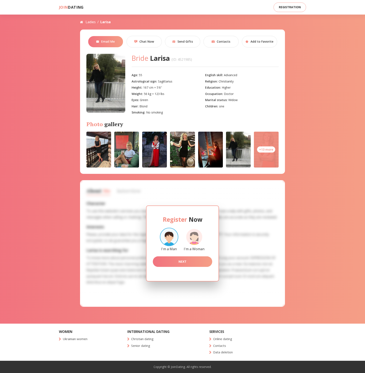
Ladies (91, 22)
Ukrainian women (75, 339)
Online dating (222, 339)
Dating (71, 7)
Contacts (219, 346)
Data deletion (223, 352)
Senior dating (140, 346)
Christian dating (142, 339)
